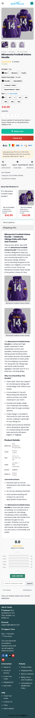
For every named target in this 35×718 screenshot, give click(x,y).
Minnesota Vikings (10, 178)
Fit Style (4, 69)
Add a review (17, 576)
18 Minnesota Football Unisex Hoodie (24, 211)
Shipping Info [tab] (9, 227)
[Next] (30, 24)
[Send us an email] (9, 655)
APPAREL (11, 52)
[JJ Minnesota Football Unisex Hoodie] (8, 197)
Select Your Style (8, 77)
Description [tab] (9, 222)
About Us (7, 667)
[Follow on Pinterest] (13, 655)
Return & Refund (27, 674)
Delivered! (30, 167)
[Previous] (4, 24)
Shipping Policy (26, 670)
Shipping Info (8, 682)
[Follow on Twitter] (6, 655)
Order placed (5, 167)
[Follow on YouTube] (3, 659)
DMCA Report (9, 708)
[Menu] (2, 3)
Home (3, 52)
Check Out (17, 138)
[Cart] (31, 3)
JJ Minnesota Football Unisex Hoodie (7, 211)
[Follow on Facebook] (3, 655)
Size (3, 94)
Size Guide (13, 93)
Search (29, 583)
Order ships (17, 167)
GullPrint (15, 470)
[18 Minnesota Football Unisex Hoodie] (26, 197)
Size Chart (7, 686)
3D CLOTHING (22, 52)
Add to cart (19, 131)
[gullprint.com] (17, 3)
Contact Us (8, 702)
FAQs (5, 705)
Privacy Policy (26, 667)
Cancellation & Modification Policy (26, 685)
